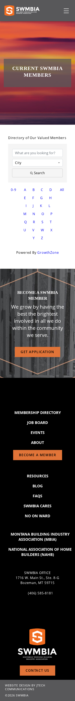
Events (38, 432)
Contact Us (37, 670)
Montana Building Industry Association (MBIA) (40, 537)
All (62, 189)
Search (39, 173)
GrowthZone (48, 252)
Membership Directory (37, 412)
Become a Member (37, 455)
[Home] (22, 10)
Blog (37, 485)
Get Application (37, 352)
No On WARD (37, 515)
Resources (37, 475)
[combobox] (37, 162)
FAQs (37, 495)
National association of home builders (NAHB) (40, 552)
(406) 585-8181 (40, 593)
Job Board (37, 422)
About (37, 442)
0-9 (13, 189)
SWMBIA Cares (37, 505)
